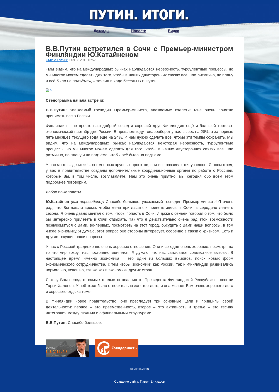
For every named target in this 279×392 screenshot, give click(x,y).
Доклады (101, 31)
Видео (173, 31)
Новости (138, 31)
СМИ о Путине (57, 60)
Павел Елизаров (152, 381)
